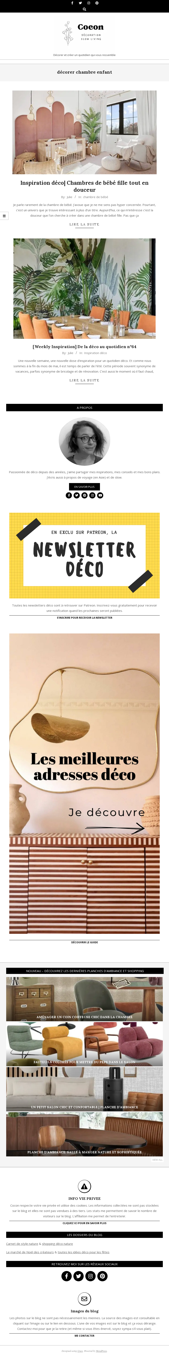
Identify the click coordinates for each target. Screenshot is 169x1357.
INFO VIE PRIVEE (84, 1198)
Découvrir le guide (84, 942)
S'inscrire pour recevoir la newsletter (84, 617)
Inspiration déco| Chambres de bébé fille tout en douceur (84, 186)
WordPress (101, 1350)
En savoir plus (84, 487)
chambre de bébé (95, 197)
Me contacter (84, 1335)
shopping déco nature (57, 1244)
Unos (80, 1350)
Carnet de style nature (22, 1244)
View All (157, 1160)
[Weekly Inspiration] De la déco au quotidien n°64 (84, 346)
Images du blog (85, 1311)
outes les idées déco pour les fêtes (84, 1252)
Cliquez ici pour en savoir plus (84, 1223)
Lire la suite (84, 224)
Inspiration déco (95, 353)
